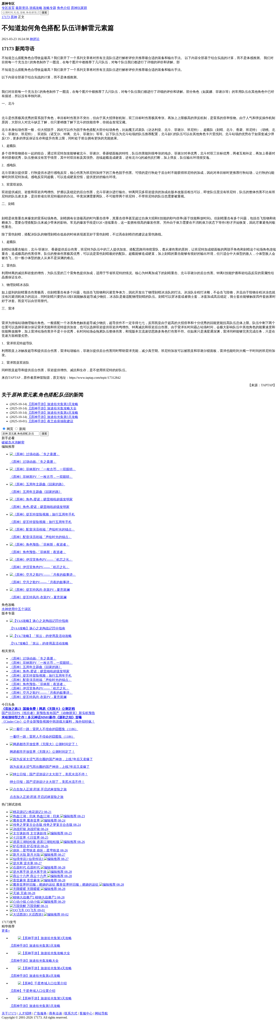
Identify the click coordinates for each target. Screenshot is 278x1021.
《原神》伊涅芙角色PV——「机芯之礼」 (39, 688)
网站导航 (101, 1013)
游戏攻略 (35, 8)
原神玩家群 (79, 8)
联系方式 (70, 1013)
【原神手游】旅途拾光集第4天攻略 (53, 412)
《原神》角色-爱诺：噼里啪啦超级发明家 (39, 671)
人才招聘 (25, 1013)
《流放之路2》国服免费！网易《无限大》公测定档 (38, 708)
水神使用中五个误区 (16, 609)
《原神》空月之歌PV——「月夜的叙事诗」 (41, 692)
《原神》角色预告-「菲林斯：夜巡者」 (38, 684)
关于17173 (9, 1013)
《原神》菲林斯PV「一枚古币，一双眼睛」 (41, 662)
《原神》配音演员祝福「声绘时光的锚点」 (41, 680)
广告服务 (40, 1013)
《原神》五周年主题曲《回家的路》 (36, 667)
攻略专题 (49, 8)
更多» (6, 930)
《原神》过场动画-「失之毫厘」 (33, 658)
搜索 (44, 12)
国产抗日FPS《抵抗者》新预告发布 (27, 713)
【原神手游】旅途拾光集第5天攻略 (53, 417)
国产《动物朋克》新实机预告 (74, 713)
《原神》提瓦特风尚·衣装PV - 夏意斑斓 (38, 697)
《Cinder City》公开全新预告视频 (25, 721)
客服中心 (86, 1013)
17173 (6, 17)
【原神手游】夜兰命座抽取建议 (50, 421)
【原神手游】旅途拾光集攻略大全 (52, 408)
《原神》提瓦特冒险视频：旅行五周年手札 (41, 675)
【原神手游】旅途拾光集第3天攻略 (53, 404)
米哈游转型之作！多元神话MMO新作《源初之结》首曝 (42, 717)
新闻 (22, 429)
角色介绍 (63, 8)
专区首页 (8, 8)
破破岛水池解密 (13, 442)
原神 (14, 17)
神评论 (34, 39)
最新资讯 (21, 8)
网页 (10, 429)
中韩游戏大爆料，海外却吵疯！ (72, 721)
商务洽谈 (55, 1013)
